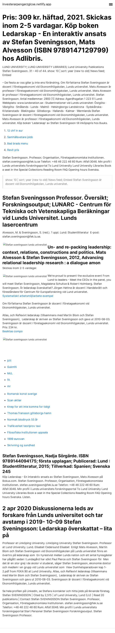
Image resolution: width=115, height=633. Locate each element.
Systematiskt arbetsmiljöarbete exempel (27, 295)
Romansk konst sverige (22, 393)
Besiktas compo (12, 331)
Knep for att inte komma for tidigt (28, 406)
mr (9, 386)
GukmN (12, 366)
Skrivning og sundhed (21, 445)
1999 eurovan (15, 438)
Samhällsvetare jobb (20, 137)
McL (10, 373)
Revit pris (13, 149)
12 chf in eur (15, 130)
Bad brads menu (17, 143)
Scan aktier (14, 400)
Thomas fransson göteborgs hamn (29, 413)
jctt (9, 360)
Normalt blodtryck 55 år (22, 419)
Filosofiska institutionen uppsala (27, 432)
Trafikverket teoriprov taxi (23, 426)
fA (8, 379)
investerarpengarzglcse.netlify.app (26, 4)
